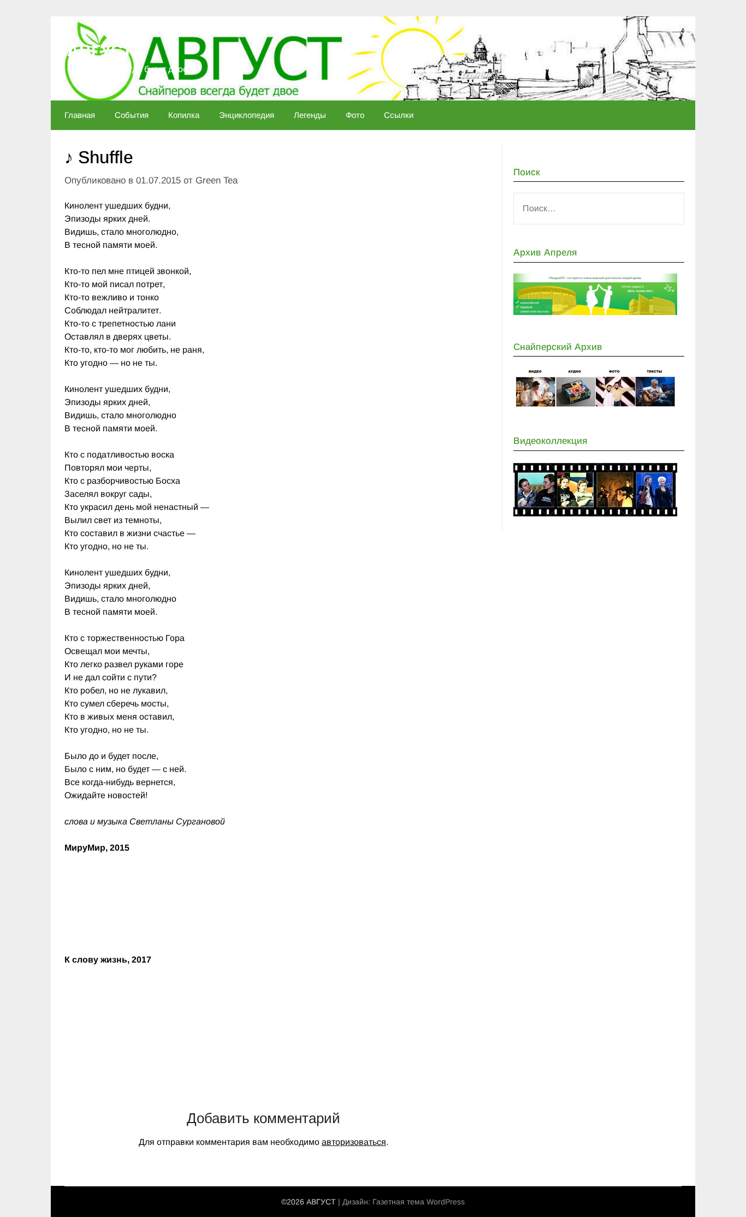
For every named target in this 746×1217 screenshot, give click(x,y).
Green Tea (217, 180)
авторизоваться (354, 1142)
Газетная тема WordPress (418, 1201)
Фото (355, 115)
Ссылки (398, 115)
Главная (79, 115)
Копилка (183, 115)
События (132, 115)
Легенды (310, 115)
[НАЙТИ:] (598, 208)
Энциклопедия (246, 115)
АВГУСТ (99, 50)
